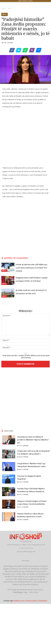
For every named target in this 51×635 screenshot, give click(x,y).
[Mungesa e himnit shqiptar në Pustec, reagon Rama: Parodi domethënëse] (8, 504)
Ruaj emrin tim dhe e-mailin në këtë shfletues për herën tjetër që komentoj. (26, 357)
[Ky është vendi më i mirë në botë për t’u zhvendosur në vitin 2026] (7, 293)
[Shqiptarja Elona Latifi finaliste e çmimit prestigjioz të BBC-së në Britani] (7, 280)
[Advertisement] (25, 399)
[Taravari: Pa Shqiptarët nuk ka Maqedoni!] (8, 479)
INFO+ (10, 8)
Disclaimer (43, 601)
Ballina (3, 8)
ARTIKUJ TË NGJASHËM (16, 258)
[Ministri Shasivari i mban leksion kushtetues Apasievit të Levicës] (8, 516)
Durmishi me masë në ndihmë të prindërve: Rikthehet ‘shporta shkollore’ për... (33, 440)
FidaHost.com (18, 601)
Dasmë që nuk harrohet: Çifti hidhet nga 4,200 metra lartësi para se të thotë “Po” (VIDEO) (31, 268)
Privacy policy (31, 601)
